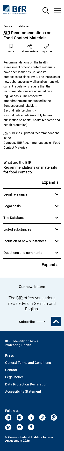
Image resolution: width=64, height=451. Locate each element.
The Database (31, 219)
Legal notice (14, 377)
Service (7, 26)
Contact (11, 370)
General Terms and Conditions (28, 363)
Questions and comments (31, 254)
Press (9, 355)
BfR (6, 32)
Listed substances (31, 231)
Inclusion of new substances (31, 243)
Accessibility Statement (23, 391)
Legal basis (31, 208)
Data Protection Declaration (26, 384)
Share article (30, 51)
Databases (23, 26)
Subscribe (27, 322)
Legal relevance (31, 196)
